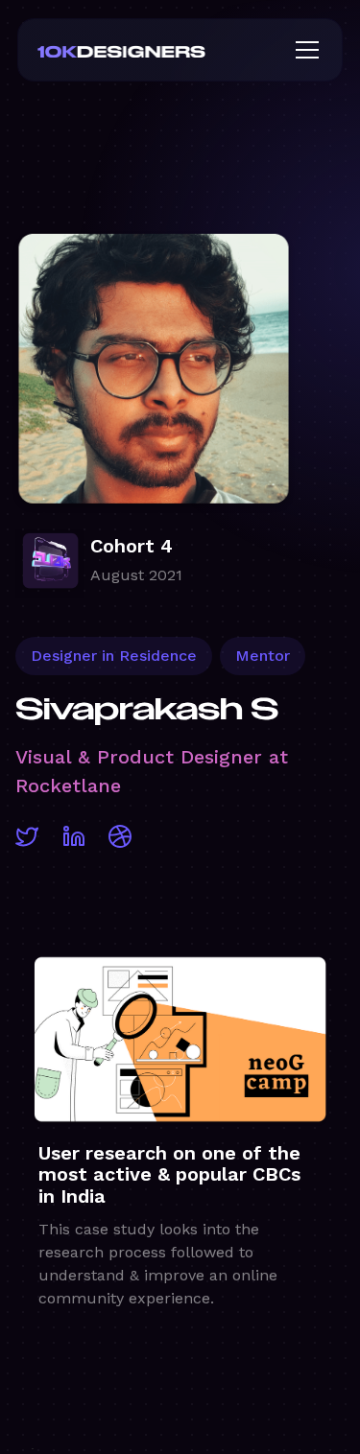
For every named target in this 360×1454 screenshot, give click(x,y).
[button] (303, 50)
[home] (152, 49)
